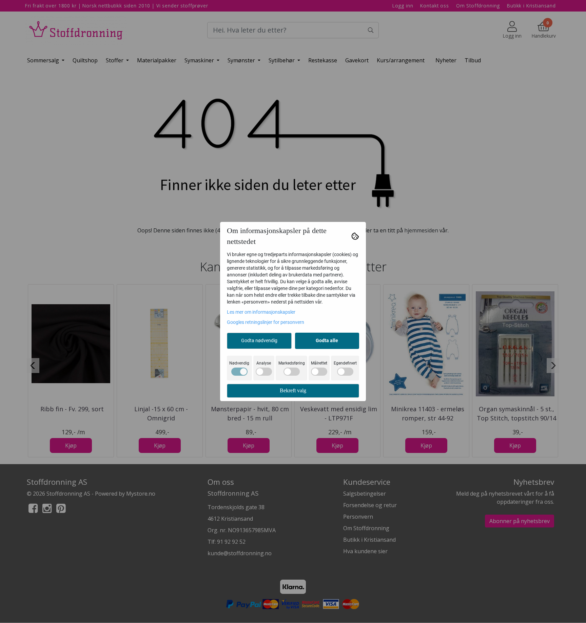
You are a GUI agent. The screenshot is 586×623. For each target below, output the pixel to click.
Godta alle (327, 340)
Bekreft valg (293, 390)
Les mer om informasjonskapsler (261, 312)
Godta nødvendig (259, 340)
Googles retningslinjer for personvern (265, 322)
